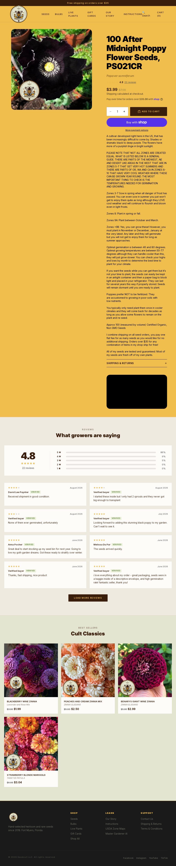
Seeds (46, 14)
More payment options (136, 130)
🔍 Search (146, 14)
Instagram (141, 858)
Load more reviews (88, 598)
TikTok (164, 858)
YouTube (153, 858)
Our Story (111, 819)
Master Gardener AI (116, 833)
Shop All (75, 838)
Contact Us (147, 819)
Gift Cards (75, 833)
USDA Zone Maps (115, 828)
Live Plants (76, 828)
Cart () (160, 14)
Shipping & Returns (120, 363)
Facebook (128, 858)
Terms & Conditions (151, 828)
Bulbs (59, 14)
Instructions (133, 14)
